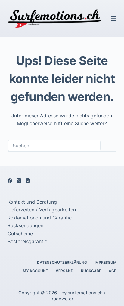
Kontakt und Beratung (32, 202)
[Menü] (113, 18)
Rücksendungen (25, 225)
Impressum (105, 262)
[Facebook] (10, 180)
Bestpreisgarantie (27, 241)
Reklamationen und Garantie (40, 218)
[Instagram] (28, 180)
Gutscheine (20, 234)
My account (35, 271)
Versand (64, 271)
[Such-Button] (108, 146)
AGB (112, 271)
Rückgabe (91, 271)
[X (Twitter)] (19, 180)
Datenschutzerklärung (62, 262)
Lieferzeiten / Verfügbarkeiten (42, 210)
